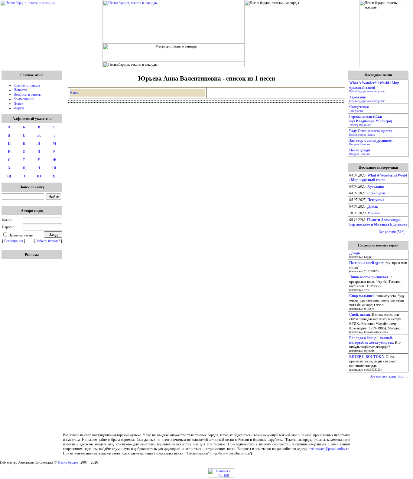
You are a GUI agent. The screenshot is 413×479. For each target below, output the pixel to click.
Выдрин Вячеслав (359, 144)
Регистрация (13, 241)
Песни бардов (68, 462)
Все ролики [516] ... (393, 232)
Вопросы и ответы (27, 94)
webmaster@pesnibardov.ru (329, 449)
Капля (75, 93)
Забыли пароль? (48, 241)
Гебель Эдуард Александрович (367, 91)
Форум (19, 108)
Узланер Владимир (360, 125)
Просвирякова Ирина (362, 134)
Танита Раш (356, 110)
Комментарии (24, 99)
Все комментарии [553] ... (388, 376)
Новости (20, 90)
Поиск (18, 103)
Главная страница (27, 85)
